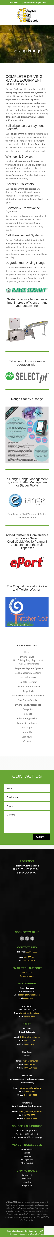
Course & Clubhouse (27, 722)
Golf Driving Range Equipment (28, 660)
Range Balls (28, 691)
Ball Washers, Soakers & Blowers (28, 695)
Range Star (28, 709)
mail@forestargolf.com (35, 2)
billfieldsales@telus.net (30, 1037)
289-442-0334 (29, 1091)
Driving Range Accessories (28, 704)
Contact (27, 741)
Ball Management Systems (28, 672)
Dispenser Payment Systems (29, 668)
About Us (27, 732)
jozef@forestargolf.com (30, 1013)
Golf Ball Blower (28, 677)
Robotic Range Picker (27, 718)
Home (27, 652)
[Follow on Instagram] (32, 938)
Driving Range (27, 656)
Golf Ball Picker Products (28, 686)
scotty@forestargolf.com (29, 994)
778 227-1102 (29, 1040)
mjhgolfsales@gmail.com (30, 1088)
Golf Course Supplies (28, 700)
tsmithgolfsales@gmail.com (30, 1111)
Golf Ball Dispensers (29, 663)
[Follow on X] (27, 938)
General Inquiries (27, 976)
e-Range (28, 713)
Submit (41, 837)
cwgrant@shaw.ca (30, 1060)
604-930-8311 (30, 957)
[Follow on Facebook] (22, 938)
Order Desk (27, 972)
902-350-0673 (29, 1115)
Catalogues (27, 736)
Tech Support (27, 727)
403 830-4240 (29, 1064)
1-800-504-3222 (14, 2)
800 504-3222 (31, 951)
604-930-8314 (29, 960)
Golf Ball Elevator (28, 681)
